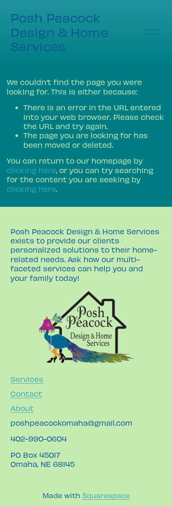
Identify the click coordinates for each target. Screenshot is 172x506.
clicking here (31, 170)
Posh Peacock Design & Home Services (59, 32)
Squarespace (106, 495)
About (22, 408)
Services (26, 379)
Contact (26, 393)
